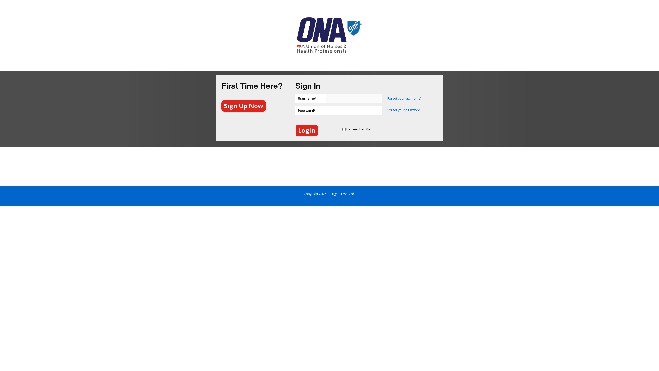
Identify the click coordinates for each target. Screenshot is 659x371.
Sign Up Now (243, 106)
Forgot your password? (404, 110)
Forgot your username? (404, 98)
